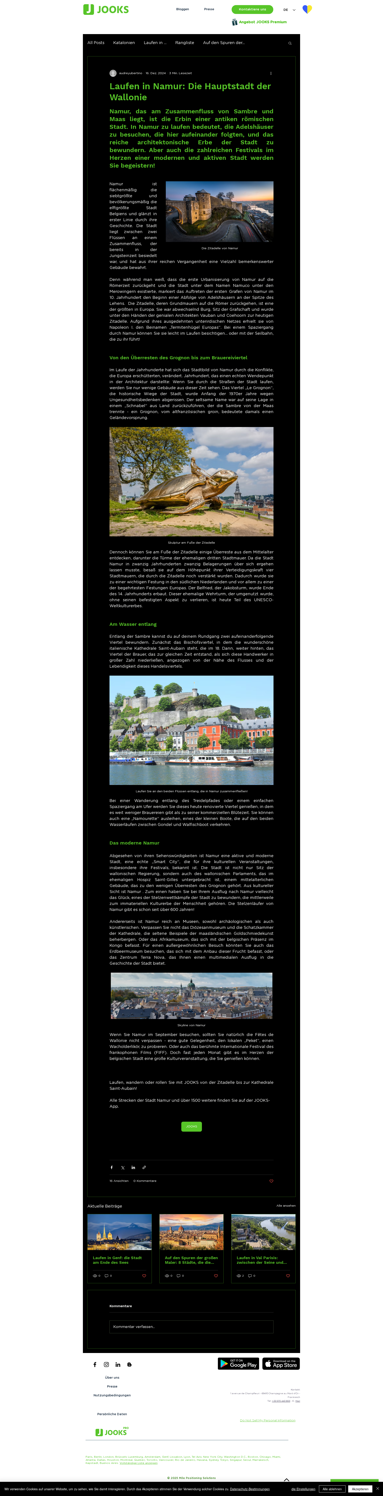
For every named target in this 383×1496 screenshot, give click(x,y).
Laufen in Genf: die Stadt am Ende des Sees (117, 1260)
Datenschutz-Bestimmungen (250, 1489)
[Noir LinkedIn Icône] (118, 1364)
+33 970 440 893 (281, 1401)
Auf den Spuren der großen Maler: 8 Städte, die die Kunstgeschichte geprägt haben (191, 1260)
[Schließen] (377, 1488)
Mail (297, 1401)
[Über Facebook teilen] (111, 1167)
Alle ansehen (286, 1205)
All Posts (95, 43)
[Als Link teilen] (144, 1167)
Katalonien (124, 43)
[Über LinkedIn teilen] (133, 1167)
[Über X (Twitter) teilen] (122, 1167)
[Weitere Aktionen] (271, 73)
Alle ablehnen (332, 1489)
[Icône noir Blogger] (129, 1364)
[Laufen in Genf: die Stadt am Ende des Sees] (120, 1232)
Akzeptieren (360, 1489)
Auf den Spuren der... (224, 43)
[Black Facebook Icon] (95, 1364)
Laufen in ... (155, 43)
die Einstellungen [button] (303, 1489)
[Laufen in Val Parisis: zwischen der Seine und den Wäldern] (263, 1232)
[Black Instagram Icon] (106, 1364)
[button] (252, 9)
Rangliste (184, 43)
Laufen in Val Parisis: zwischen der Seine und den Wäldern (260, 1260)
